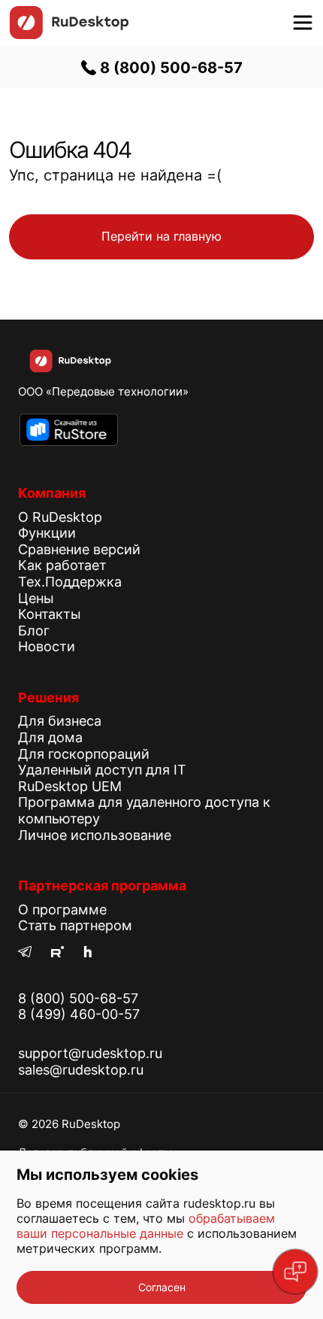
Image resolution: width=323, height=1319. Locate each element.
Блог (34, 630)
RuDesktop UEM (70, 786)
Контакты (49, 614)
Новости (46, 646)
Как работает (62, 565)
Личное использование (94, 835)
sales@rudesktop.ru (80, 1070)
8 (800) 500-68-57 (169, 68)
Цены (36, 598)
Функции (47, 533)
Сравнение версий (79, 549)
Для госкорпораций (83, 754)
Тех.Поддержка (70, 582)
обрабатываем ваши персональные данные (146, 1226)
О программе (62, 909)
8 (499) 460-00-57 (79, 1014)
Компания (52, 493)
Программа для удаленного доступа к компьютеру (144, 810)
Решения (48, 697)
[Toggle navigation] (302, 22)
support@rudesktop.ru (90, 1053)
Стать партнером (75, 925)
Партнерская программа (102, 885)
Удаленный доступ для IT (102, 770)
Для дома (50, 737)
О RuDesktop (60, 517)
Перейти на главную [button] (161, 236)
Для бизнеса (59, 721)
